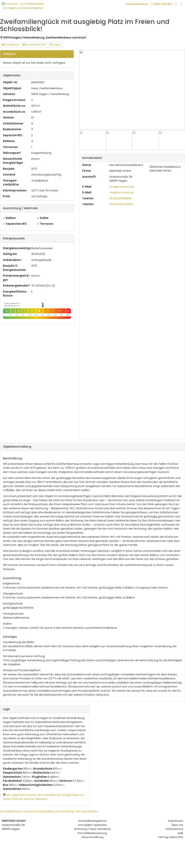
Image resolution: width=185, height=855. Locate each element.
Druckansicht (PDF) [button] (35, 44)
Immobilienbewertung (92, 833)
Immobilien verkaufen (92, 825)
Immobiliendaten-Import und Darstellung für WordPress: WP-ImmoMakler (49, 811)
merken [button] (56, 44)
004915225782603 (121, 204)
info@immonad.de (121, 187)
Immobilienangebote (92, 821)
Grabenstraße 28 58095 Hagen (13, 825)
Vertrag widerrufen (170, 837)
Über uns (177, 825)
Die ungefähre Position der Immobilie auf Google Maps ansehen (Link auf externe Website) (44, 797)
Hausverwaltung (92, 837)
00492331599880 (120, 198)
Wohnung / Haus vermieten (92, 829)
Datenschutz (174, 829)
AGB (180, 833)
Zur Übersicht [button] (11, 44)
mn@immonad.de (121, 192)
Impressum (175, 821)
